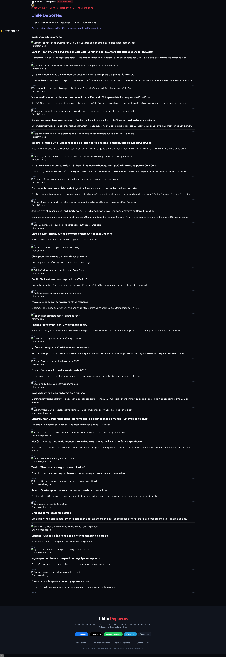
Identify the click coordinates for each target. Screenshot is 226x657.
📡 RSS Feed (144, 634)
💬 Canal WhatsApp (113, 634)
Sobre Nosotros (81, 643)
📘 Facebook (81, 634)
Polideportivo (94, 27)
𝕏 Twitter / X (96, 634)
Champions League (71, 27)
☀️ (33, 5)
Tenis (84, 27)
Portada (35, 27)
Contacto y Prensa (144, 643)
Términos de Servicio (123, 643)
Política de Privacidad (101, 643)
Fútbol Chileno (47, 27)
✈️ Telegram (130, 634)
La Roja (58, 27)
